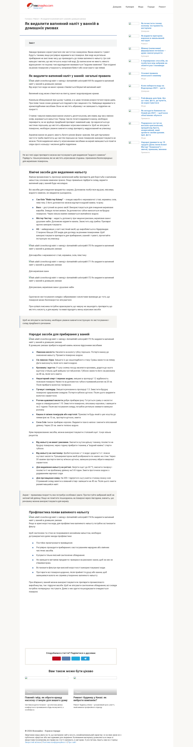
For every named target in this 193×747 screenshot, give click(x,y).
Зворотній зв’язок (33, 742)
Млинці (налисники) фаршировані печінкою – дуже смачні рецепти (153, 50)
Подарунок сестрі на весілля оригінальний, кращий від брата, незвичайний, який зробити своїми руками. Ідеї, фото (153, 129)
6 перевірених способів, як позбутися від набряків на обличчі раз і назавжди (154, 63)
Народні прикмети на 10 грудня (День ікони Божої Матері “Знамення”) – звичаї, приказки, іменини (154, 146)
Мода (140, 7)
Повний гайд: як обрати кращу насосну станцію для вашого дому (46, 699)
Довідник (117, 7)
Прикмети (145, 118)
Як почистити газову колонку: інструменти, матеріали (152, 25)
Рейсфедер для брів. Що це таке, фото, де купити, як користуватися (153, 100)
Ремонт (162, 7)
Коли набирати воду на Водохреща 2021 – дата (153, 87)
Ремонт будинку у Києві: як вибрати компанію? (90, 699)
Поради (151, 7)
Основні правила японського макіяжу (151, 74)
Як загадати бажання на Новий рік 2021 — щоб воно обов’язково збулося (154, 113)
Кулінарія (130, 7)
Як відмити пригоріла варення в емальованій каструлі (152, 38)
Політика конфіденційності (55, 742)
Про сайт (72, 742)
